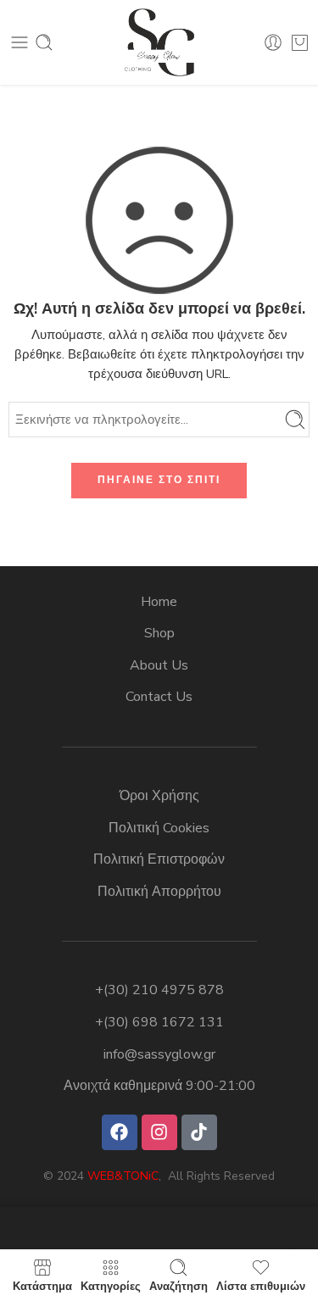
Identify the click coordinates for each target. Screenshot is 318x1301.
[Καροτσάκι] (300, 42)
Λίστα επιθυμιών (260, 1286)
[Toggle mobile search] (44, 42)
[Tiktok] (199, 1132)
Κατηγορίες (111, 1286)
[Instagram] (159, 1132)
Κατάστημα (42, 1286)
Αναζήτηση (178, 1286)
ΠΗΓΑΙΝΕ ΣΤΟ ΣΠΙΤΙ (159, 479)
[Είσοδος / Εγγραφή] (273, 42)
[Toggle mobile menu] (19, 42)
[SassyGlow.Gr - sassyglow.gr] (159, 42)
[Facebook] (119, 1132)
